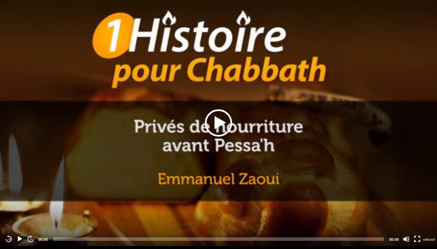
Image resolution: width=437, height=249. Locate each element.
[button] (218, 123)
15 (30, 239)
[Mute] (406, 239)
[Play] (19, 239)
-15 (9, 239)
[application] (218, 123)
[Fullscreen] (417, 239)
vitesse (429, 239)
